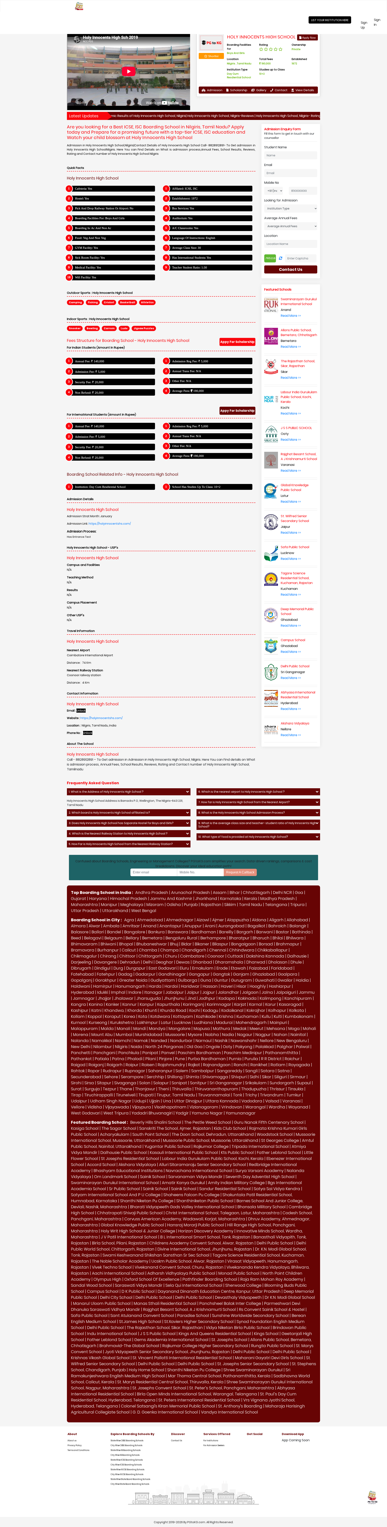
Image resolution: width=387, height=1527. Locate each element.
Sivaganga (125, 1083)
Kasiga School (85, 1128)
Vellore (77, 1107)
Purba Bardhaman (207, 1059)
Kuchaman (247, 1016)
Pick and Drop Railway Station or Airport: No (104, 208)
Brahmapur (287, 944)
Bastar (282, 932)
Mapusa (202, 1028)
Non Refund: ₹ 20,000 (89, 392)
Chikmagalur (84, 956)
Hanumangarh (130, 986)
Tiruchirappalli (98, 1095)
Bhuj (174, 944)
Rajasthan (211, 904)
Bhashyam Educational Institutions (128, 1170)
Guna (205, 980)
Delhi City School (116, 1297)
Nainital (298, 1034)
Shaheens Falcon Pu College (191, 1195)
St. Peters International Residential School (199, 1400)
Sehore (111, 1077)
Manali (123, 1028)
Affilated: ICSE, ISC (185, 188)
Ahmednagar (180, 920)
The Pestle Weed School (207, 1122)
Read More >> (291, 315)
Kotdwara (160, 1016)
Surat (76, 1089)
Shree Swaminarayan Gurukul (253, 1370)
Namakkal (102, 1040)
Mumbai (124, 1034)
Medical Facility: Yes (88, 267)
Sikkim (230, 904)
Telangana (276, 904)
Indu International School (112, 1333)
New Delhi (80, 1046)
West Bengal (143, 910)
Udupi (140, 1101)
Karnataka (230, 898)
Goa (299, 892)
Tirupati (146, 1095)
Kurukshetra (122, 1022)
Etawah (238, 968)
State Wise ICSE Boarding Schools (127, 1459)
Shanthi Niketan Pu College (146, 1201)
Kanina (96, 1004)
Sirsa (89, 1083)
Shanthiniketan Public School (204, 1201)
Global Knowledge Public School (132, 1225)
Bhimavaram (84, 944)
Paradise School (193, 1315)
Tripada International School (260, 1146)
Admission (214, 90)
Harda (155, 986)
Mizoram (155, 904)
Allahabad (297, 920)
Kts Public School (237, 1152)
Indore (134, 992)
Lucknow (182, 1022)
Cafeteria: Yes (83, 188)
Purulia (251, 1059)
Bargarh (244, 932)
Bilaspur (220, 944)
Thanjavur (145, 1089)
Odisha (174, 904)
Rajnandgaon (217, 1065)
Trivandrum (271, 1095)
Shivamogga (215, 1077)
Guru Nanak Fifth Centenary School (269, 1122)
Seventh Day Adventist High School (260, 1176)
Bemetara (152, 938)
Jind (191, 998)
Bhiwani (108, 944)
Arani (210, 926)
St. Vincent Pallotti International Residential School (182, 1358)
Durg (118, 968)
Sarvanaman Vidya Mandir (195, 1176)
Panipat (150, 1052)
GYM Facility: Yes (86, 247)
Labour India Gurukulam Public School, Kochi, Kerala (212, 1158)
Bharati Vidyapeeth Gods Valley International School (182, 1207)
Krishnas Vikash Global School (100, 1358)
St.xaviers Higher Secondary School (199, 1321)
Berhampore (213, 938)
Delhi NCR (282, 892)
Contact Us (290, 269)
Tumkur (293, 1095)
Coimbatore (192, 956)
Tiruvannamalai (214, 1095)
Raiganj (96, 1065)
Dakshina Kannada (265, 956)
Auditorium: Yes (182, 218)
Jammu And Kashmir (171, 898)
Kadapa (226, 998)
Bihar (235, 892)
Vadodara (251, 1101)
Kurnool (78, 1022)
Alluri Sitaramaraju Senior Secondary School (202, 1164)
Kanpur (147, 1004)
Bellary (132, 938)
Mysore (195, 1034)
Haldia (302, 980)
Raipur (132, 1065)
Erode (222, 968)
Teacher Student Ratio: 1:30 (189, 267)
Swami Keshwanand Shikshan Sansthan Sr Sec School (156, 1255)
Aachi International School (118, 1273)
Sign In (380, 22)
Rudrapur (112, 1071)
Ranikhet (258, 1065)
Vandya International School (229, 1412)
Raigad (78, 1065)
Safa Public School (89, 1315)
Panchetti (80, 1052)
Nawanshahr (244, 1040)
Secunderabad (86, 1077)
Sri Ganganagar (226, 1083)
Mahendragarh (251, 1022)
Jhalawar (123, 998)
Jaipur (193, 992)
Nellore (267, 1040)
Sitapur (104, 1083)
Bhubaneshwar (151, 944)
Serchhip (155, 1077)
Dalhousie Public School (123, 1152)
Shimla (192, 1077)
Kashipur (79, 1010)
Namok (141, 1040)
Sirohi (76, 1083)
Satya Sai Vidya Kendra (277, 1189)
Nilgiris (121, 1046)
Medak (240, 1028)
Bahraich (277, 926)
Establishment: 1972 (185, 198)
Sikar (266, 1077)
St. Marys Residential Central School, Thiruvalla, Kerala (170, 1382)
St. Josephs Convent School (159, 1388)
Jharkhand (206, 898)
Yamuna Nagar (207, 1113)
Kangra (78, 1004)
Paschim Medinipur (243, 1052)
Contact (280, 90)
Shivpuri (239, 1077)
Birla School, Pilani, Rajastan (119, 1243)
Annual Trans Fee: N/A (186, 371)
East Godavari (163, 968)
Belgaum (113, 938)
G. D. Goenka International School (165, 1412)
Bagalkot (256, 926)
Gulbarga (187, 980)
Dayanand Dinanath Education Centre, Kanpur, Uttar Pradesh (219, 1291)
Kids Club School (230, 1128)
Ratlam (277, 1065)
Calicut (129, 950)
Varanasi (291, 1101)
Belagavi (92, 938)
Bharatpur (239, 938)
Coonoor (215, 956)
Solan (144, 1083)
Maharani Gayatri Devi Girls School (269, 1358)
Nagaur (244, 1034)
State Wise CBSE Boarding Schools (127, 1440)
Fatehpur (106, 974)
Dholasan (277, 962)
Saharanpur (160, 1071)
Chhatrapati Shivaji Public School (130, 1213)
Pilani (150, 1059)
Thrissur (277, 1089)
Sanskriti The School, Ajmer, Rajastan (175, 1128)
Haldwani (80, 986)
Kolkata (296, 1010)
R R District (271, 1059)
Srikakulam (256, 1083)
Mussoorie (175, 1034)
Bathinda (301, 932)
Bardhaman (203, 932)
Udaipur (79, 1101)
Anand (149, 926)
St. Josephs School (229, 1339)
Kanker (112, 1004)
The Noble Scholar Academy (120, 1261)
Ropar (94, 1071)
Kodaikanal (232, 1010)
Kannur (129, 1004)
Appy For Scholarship (237, 342)
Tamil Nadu (250, 904)
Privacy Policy (75, 1445)
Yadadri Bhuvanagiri (152, 1113)
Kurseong (98, 1022)
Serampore (132, 1077)
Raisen (148, 1065)
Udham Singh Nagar (110, 1101)
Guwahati (265, 980)
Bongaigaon (243, 944)
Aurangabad (231, 926)
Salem (182, 1071)
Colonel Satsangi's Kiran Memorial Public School (168, 1406)
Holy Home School (146, 1370)
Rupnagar (135, 1071)
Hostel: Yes (82, 198)
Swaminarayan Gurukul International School (115, 1182)
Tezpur (109, 1089)
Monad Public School (238, 1273)
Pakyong (243, 1046)
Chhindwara (241, 950)
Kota (142, 1016)
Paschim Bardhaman (199, 1052)
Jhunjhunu (174, 998)
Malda (107, 1028)
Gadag (125, 974)
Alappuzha (238, 920)
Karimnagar (219, 1004)
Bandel (114, 932)
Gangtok (221, 974)
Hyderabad (82, 992)
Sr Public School (124, 1189)
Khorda (134, 1010)
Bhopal (126, 944)
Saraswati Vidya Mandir (138, 1285)
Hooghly (258, 986)
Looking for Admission (281, 200)
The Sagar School (119, 1128)
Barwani (264, 932)
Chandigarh (194, 950)
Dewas (183, 962)
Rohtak (78, 1071)
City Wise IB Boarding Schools (125, 1455)
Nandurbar (181, 1040)
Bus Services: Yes (183, 208)
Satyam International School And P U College (115, 1195)
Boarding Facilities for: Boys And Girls (100, 218)
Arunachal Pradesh (190, 892)
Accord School (101, 1164)
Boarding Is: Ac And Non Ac (93, 228)
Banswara (178, 932)
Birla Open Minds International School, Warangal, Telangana (197, 1394)
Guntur (221, 980)
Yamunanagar (241, 1113)
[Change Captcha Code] (280, 258)
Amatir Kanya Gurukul (183, 1182)
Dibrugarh (81, 968)
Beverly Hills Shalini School (155, 1122)
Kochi (194, 1010)
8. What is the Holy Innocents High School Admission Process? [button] (241, 812)
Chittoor (127, 956)
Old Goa (194, 1046)
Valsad (272, 1101)
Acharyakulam (114, 1134)
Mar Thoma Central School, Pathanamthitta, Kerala (219, 1376)
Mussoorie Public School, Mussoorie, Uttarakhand (210, 1140)
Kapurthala (168, 1004)
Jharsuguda (148, 998)
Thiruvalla (181, 1089)
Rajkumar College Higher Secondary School (205, 1346)
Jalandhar (228, 992)
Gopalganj (81, 980)
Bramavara (82, 950)
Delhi (148, 962)
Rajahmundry (171, 1065)
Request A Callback (240, 872)
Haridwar (190, 986)
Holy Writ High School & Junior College (138, 1231)
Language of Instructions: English (193, 237)
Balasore (79, 932)
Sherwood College (243, 1285)
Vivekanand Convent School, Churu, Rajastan (179, 1267)
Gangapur (199, 974)
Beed (76, 938)
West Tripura (116, 1113)
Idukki (102, 992)
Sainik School (152, 1176)
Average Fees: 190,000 (188, 390)
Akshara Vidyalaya (137, 1164)
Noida (136, 1046)
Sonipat (179, 1083)
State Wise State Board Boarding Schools (130, 1479)
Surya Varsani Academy (259, 1170)
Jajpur (208, 992)
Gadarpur (145, 974)
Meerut (256, 1028)
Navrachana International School (199, 1170)
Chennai (217, 950)
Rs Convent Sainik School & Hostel (272, 1309)
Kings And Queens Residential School (215, 1333)
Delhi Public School (275, 1243)
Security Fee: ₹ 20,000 (89, 382)
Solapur (161, 1083)
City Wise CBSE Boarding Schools (126, 1445)
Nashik (221, 1040)
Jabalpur (174, 992)
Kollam (78, 1016)
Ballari (98, 932)
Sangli (251, 1071)
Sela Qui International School (193, 1285)
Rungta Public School (272, 1346)
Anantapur (170, 926)
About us (72, 1440)
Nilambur (102, 1046)
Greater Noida (133, 980)
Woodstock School (275, 1134)
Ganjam (241, 974)
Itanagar (153, 992)
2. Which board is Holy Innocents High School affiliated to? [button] (109, 812)
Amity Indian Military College (236, 1182)
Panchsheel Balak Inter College (230, 1303)
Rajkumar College (211, 1146)
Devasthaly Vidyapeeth (238, 1297)
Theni (163, 1089)
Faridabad (281, 968)
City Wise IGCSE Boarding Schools (127, 1474)
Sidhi (254, 1077)
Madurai (224, 1022)
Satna (284, 1071)
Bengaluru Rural (181, 938)
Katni (96, 1010)
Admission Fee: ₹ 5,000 (90, 371)
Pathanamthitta (281, 1052)
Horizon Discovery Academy (205, 1231)
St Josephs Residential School (130, 1158)
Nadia (228, 1034)
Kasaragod (290, 1004)
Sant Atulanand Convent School (142, 1315)
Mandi (139, 1028)
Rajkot (194, 1065)
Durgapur (136, 968)
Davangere (105, 962)
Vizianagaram (203, 1107)
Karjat (240, 1004)
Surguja (92, 1089)
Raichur (292, 1059)
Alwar (94, 926)
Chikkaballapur (272, 950)
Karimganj (193, 1004)
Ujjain (154, 1101)
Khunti (151, 1010)
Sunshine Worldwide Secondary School (250, 1315)
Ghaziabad (263, 974)
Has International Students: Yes (191, 257)
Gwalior (285, 980)
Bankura (156, 932)
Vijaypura (141, 1107)
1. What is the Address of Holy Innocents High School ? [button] (106, 791)
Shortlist (212, 56)
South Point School (150, 1134)
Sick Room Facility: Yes (90, 257)
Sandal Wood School (91, 1285)
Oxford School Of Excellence (151, 1279)
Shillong (175, 1077)
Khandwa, (114, 1010)
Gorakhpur (105, 980)
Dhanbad (202, 962)
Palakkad (264, 1046)
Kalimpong (270, 998)
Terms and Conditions (78, 1450)
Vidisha (94, 1107)
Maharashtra (84, 904)
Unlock (81, 711)
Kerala (250, 898)
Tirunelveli (125, 1095)
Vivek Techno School (112, 1267)
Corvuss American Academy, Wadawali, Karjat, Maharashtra (184, 1219)
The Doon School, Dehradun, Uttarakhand (213, 1134)
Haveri (227, 986)
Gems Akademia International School (171, 1339)
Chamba (148, 950)
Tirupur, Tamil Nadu (176, 1095)
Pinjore (165, 1059)
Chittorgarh (150, 956)
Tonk (237, 1095)
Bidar (186, 944)
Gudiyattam (163, 980)
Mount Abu (102, 1034)
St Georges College (280, 1140)
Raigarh (115, 1065)
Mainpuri (278, 1022)
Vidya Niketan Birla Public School (238, 1327)
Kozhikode (206, 1016)
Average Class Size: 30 (186, 247)
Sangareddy (229, 1071)
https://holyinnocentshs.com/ (110, 524)
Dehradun (130, 962)
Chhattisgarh (256, 892)
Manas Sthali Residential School (165, 1303)
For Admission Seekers (213, 1445)
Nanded (159, 1040)
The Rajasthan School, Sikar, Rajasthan (165, 1327)
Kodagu (210, 1010)
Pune (180, 1059)
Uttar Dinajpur (188, 1101)
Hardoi (171, 986)
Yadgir (182, 1113)
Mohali (309, 1028)
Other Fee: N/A (181, 381)
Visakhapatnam (170, 1107)
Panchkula (128, 1052)
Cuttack (235, 956)
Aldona (259, 920)
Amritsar (131, 926)
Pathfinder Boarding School (209, 1279)
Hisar (241, 986)
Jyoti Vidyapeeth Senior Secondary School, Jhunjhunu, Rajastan (167, 1352)
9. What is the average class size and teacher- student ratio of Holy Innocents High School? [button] (257, 824)
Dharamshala (229, 962)
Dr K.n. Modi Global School (290, 1297)
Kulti (278, 1016)
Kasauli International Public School (184, 1152)
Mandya (157, 1028)
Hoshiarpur (280, 986)
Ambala (111, 926)
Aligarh (276, 920)
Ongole (213, 1046)
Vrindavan (231, 1107)
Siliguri (280, 1077)
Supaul (304, 1083)
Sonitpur (198, 1083)
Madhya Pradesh (277, 898)
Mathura (221, 1028)
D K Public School (138, 1291)
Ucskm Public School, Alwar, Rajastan (187, 1261)
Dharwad (255, 962)
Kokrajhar (256, 1010)
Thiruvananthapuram (216, 1089)
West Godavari (85, 1113)
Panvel (168, 1052)
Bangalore (134, 932)
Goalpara (287, 974)
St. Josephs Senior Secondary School (253, 1364)
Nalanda (80, 1040)
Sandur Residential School (225, 1189)
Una (167, 1101)
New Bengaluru (292, 1040)
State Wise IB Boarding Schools (125, 1450)
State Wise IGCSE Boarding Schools (127, 1469)
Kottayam (183, 1016)
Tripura (297, 904)
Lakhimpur (147, 1022)
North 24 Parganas (164, 1046)
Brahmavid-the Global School (129, 1346)
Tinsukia (295, 1089)
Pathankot (81, 1059)
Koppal (95, 1016)
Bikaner (202, 944)
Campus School (103, 1291)
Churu (171, 956)
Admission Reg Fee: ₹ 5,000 (190, 361)
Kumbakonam (299, 1016)
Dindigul (102, 968)
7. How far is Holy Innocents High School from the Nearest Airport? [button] (244, 802)
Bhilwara (295, 938)
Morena (80, 1034)
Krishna (226, 1016)
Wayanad (298, 1107)
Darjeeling (81, 962)
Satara (268, 1071)
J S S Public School (158, 1333)
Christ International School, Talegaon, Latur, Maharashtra (223, 1213)
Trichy (251, 1095)
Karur (270, 1004)
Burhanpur (108, 950)
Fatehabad (82, 974)
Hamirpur (102, 986)
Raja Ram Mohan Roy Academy (271, 1279)
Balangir (297, 926)
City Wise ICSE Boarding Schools (126, 1464)
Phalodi (134, 1059)
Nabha (212, 1034)
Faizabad (258, 968)
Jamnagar (84, 998)
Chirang (108, 956)
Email (268, 165)
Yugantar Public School (167, 1146)
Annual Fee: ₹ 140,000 (89, 361)
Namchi (123, 1040)
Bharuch (261, 938)
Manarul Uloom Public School (102, 1303)
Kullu (266, 1016)
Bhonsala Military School (261, 1207)
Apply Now (309, 37)
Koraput (113, 1016)
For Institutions (210, 1440)
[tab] (128, 791)
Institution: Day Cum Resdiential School (100, 486)
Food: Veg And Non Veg (90, 237)
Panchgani (104, 1052)
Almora (78, 926)
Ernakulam (202, 968)
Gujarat (78, 898)
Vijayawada (117, 1107)
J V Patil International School (129, 1237)
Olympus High (107, 1279)
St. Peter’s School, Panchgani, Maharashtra (231, 1388)
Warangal (255, 1107)
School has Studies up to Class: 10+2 (196, 486)
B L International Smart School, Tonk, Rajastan (205, 1237)
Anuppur (193, 926)
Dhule (296, 962)
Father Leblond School (279, 1152)
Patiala (102, 1059)
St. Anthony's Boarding (240, 1406)
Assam (220, 892)
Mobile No (271, 182)
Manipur (109, 904)
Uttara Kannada (221, 1101)
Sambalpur (202, 1071)
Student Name (275, 147)
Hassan (210, 986)
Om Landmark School (115, 1176)
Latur (166, 1022)
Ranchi (240, 1065)
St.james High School (140, 1321)
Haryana (98, 898)
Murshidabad (148, 1034)
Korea (129, 1016)
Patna (118, 1059)
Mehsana (275, 1028)
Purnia (235, 1059)
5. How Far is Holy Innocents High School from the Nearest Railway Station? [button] (121, 844)
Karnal (255, 1004)
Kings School (266, 1333)
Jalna (267, 992)
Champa (169, 950)
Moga (294, 1028)
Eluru (184, 968)
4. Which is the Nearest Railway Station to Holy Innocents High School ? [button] (118, 833)
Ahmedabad (150, 920)
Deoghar (164, 962)
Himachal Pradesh (128, 898)
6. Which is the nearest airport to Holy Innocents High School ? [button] (241, 791)
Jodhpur (207, 998)
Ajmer (218, 920)
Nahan (280, 1034)
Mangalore (179, 1028)
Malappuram (84, 1028)
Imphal (118, 992)
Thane (125, 1089)
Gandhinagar (172, 974)
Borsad (266, 944)
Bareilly (226, 932)
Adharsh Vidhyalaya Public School (181, 1273)
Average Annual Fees (280, 218)
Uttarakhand (115, 910)
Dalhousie (297, 956)
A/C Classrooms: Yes (185, 228)
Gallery (260, 90)
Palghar (285, 1046)
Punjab (191, 904)
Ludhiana (203, 1022)
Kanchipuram (298, 998)
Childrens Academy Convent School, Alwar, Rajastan (201, 1243)
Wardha (277, 1107)
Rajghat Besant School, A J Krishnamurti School (189, 1309)
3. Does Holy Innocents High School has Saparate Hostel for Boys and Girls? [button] (121, 823)
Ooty (227, 1046)
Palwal (302, 1046)
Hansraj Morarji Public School (195, 1225)
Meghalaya (131, 904)
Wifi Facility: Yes (85, 277)
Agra (129, 920)
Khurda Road (173, 1010)
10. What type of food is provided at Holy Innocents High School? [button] (243, 837)
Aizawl (203, 920)
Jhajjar (104, 998)
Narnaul (204, 1040)
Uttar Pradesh (85, 910)
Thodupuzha (253, 1089)
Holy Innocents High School (261, 37)
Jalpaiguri (286, 992)
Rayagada (299, 1065)
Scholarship (238, 90)
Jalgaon (250, 992)
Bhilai (278, 938)
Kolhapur (277, 1010)
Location (271, 235)
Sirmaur (298, 1077)
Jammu (307, 992)
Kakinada (247, 998)
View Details (304, 90)
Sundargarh (282, 1083)
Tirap (76, 1095)
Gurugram (241, 980)
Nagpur (263, 1034)
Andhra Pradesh (151, 892)
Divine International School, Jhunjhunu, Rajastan (204, 1249)
